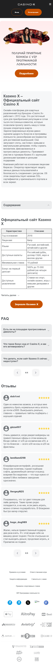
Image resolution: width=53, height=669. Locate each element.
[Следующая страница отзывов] (36, 553)
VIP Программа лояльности (27, 593)
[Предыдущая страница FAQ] (17, 373)
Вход (17, 12)
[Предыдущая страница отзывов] (17, 553)
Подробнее (26, 73)
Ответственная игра (38, 572)
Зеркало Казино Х (26, 304)
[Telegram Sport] (10, 602)
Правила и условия (17, 572)
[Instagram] (37, 602)
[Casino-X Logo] (26, 4)
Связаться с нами (39, 579)
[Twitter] (28, 602)
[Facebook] (46, 602)
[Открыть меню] (50, 4)
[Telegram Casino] (19, 602)
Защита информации (18, 579)
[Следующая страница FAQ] (36, 373)
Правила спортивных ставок (28, 586)
